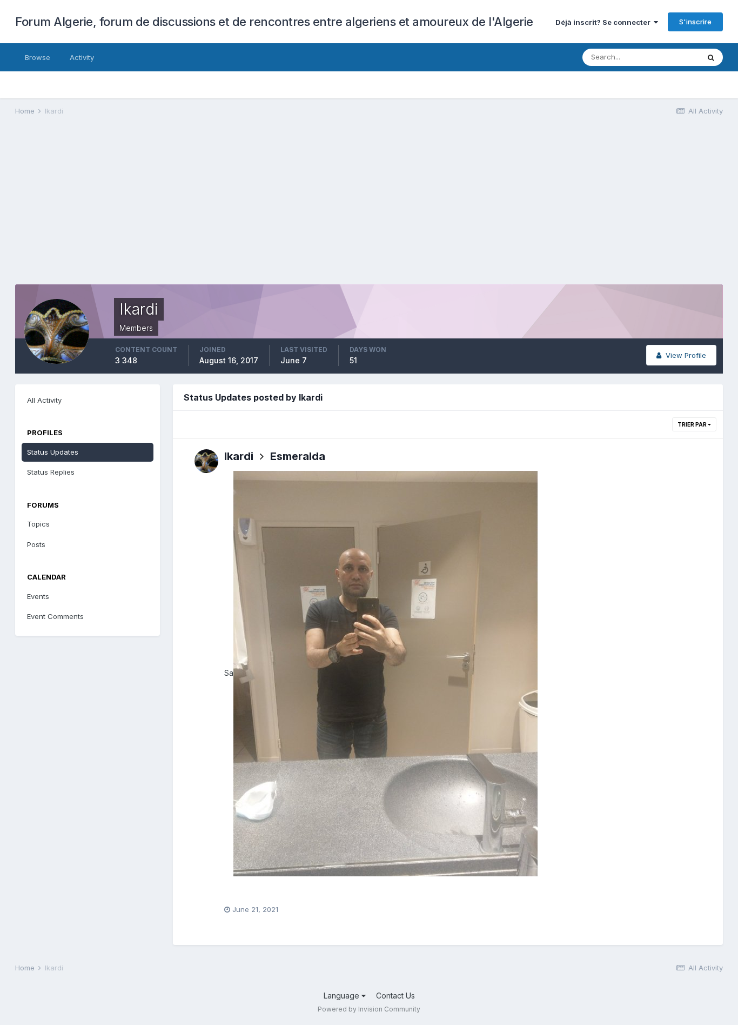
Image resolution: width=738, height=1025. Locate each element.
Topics (38, 524)
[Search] (711, 57)
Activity (82, 57)
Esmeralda (297, 456)
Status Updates (52, 452)
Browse (37, 57)
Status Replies (51, 472)
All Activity (44, 400)
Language (342, 995)
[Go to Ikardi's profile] (206, 461)
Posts (36, 544)
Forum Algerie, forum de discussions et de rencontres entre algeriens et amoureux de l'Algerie (274, 22)
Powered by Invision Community (369, 1009)
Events (38, 596)
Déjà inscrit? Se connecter (604, 22)
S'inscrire (695, 21)
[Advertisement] (211, 208)
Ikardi (238, 456)
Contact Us (395, 995)
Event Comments (55, 616)
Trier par (692, 424)
